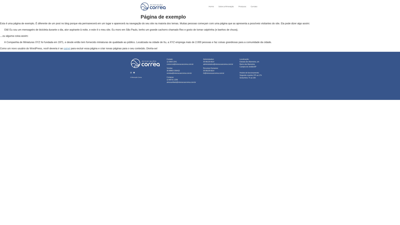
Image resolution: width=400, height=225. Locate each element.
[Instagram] (131, 72)
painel (67, 48)
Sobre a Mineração (226, 7)
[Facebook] (134, 72)
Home (211, 7)
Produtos (242, 7)
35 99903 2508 (172, 71)
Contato (254, 7)
